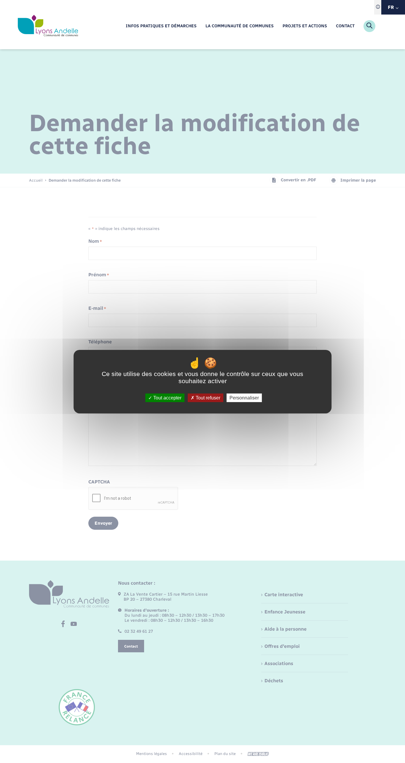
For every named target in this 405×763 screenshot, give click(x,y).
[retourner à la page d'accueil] (48, 26)
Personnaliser (244, 397)
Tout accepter (166, 397)
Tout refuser (207, 397)
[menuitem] (161, 26)
